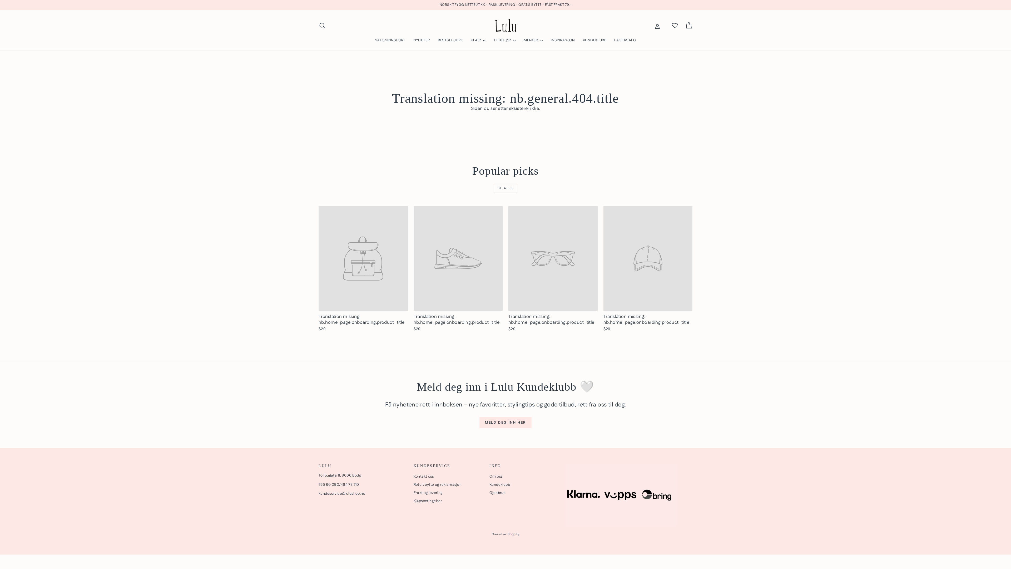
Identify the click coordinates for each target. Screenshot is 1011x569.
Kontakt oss (424, 476)
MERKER (531, 40)
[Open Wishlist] (675, 25)
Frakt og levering (428, 493)
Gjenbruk (497, 493)
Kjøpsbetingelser (428, 501)
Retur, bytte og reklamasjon (438, 484)
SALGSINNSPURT (390, 40)
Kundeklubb (499, 484)
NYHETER (421, 40)
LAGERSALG (625, 40)
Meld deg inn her (505, 422)
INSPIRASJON (563, 40)
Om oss (496, 476)
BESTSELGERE (450, 40)
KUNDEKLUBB (594, 40)
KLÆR (476, 40)
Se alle (505, 188)
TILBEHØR (502, 40)
